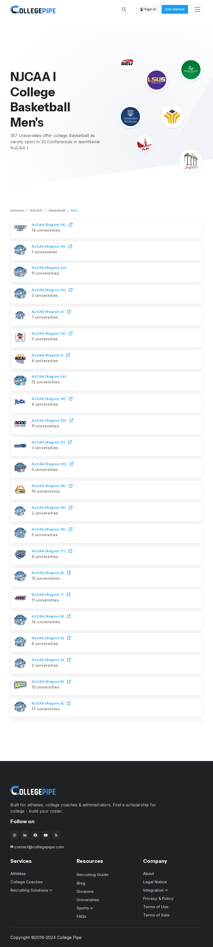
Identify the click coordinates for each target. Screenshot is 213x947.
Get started (175, 9)
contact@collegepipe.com (39, 846)
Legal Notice (155, 881)
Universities (88, 899)
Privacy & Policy (158, 898)
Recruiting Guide (92, 874)
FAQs (81, 916)
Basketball (57, 210)
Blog (81, 883)
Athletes (18, 873)
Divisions (17, 210)
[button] (107, 228)
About (148, 873)
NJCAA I (36, 210)
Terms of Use (155, 906)
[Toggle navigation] (197, 9)
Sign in (150, 9)
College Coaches (26, 881)
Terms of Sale (156, 915)
